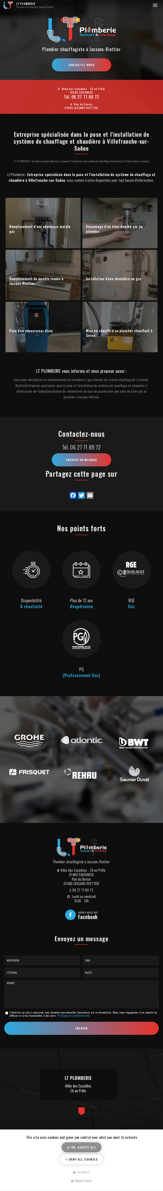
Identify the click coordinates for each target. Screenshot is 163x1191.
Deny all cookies (83, 1159)
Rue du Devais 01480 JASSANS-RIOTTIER (81, 106)
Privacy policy (83, 1181)
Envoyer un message (81, 460)
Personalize (83, 1172)
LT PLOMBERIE (35, 5)
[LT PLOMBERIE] (8, 5)
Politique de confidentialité (73, 1015)
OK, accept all (83, 1147)
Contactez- (82, 65)
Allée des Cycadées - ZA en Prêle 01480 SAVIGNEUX (83, 90)
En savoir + (43, 223)
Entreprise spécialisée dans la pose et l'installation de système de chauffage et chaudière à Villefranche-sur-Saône (90, 161)
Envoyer (81, 1028)
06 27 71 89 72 (85, 96)
